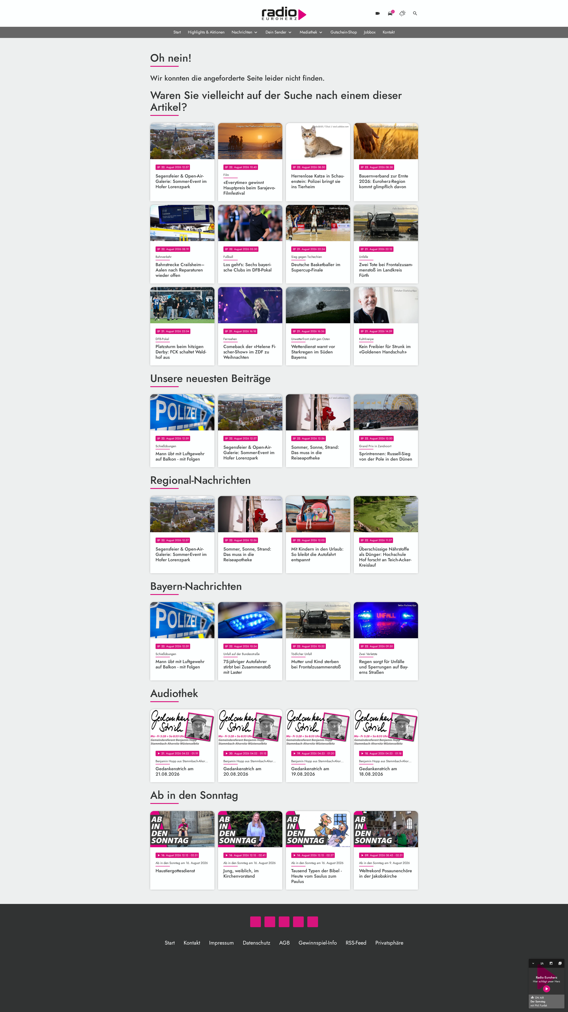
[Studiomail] (181, 13)
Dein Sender (276, 32)
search (415, 13)
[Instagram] (172, 13)
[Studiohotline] (190, 13)
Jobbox (370, 32)
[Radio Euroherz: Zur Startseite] (284, 13)
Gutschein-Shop (344, 32)
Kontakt (389, 32)
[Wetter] (402, 13)
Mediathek (308, 32)
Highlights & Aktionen (206, 32)
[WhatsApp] (154, 13)
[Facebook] (163, 13)
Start (177, 32)
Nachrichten (242, 32)
